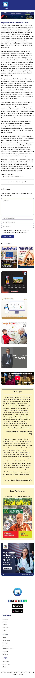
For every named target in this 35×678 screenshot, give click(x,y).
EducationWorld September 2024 (14, 176)
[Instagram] (19, 601)
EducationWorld (12, 672)
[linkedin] (22, 182)
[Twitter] (17, 182)
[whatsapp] (25, 182)
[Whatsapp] (25, 601)
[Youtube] (16, 601)
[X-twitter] (12, 601)
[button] (30, 5)
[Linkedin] (22, 601)
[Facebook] (19, 182)
